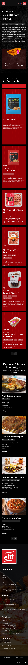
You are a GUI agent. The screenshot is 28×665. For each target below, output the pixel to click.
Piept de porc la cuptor (12, 396)
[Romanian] (21, 3)
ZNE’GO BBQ (9, 171)
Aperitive (16, 24)
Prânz (5, 255)
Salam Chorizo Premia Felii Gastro (13, 335)
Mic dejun (5, 24)
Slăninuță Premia (7, 64)
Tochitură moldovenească (13, 477)
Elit (6, 165)
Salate (12, 439)
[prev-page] (12, 353)
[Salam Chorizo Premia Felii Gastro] (13, 323)
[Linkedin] (20, 663)
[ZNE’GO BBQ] (13, 157)
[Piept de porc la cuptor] (14, 384)
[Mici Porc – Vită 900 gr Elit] (13, 200)
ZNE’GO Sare (9, 119)
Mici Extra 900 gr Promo (11, 251)
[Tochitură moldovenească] (14, 465)
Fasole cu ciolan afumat (12, 518)
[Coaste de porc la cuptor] (14, 425)
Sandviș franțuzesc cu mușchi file (10, 612)
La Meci (11, 174)
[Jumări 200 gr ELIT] (13, 279)
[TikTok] (22, 663)
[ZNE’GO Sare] (13, 104)
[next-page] (15, 353)
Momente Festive (7, 257)
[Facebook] (14, 663)
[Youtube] (25, 663)
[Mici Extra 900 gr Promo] (13, 238)
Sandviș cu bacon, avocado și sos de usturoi (13, 609)
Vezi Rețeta (4, 411)
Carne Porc (11, 11)
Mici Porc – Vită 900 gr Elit (13, 211)
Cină (11, 24)
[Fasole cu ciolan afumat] (14, 506)
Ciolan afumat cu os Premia (19, 64)
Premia (7, 245)
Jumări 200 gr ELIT (11, 293)
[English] (18, 3)
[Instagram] (17, 663)
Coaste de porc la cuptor (12, 437)
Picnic (22, 24)
